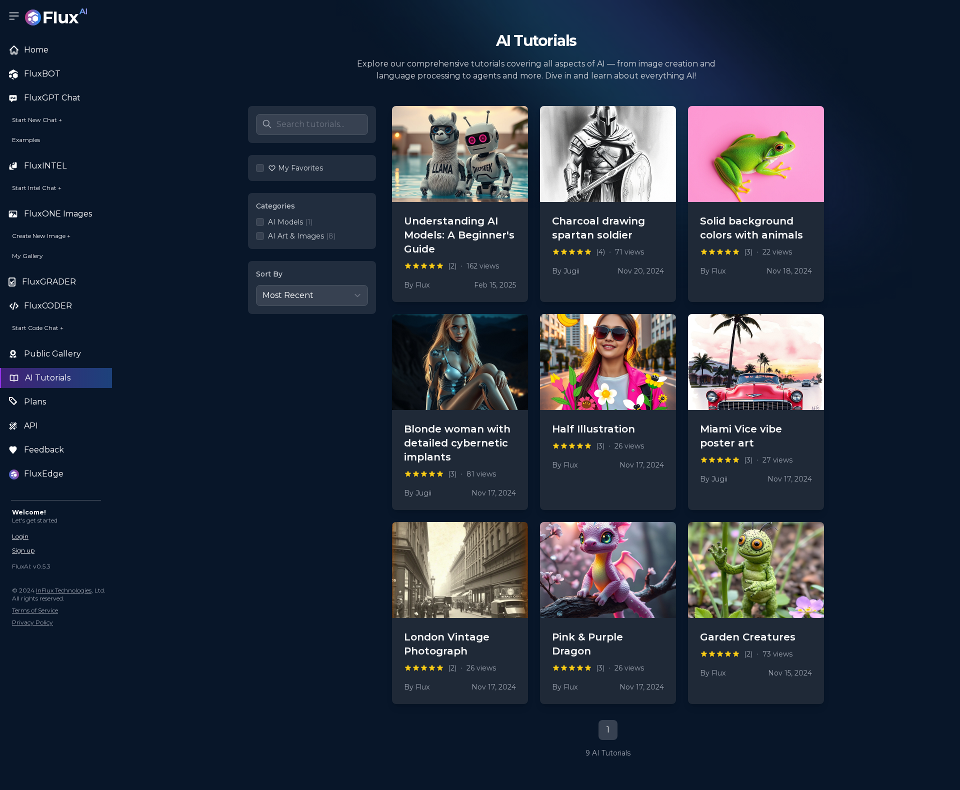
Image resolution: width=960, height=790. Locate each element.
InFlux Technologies (64, 590)
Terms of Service (35, 610)
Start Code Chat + (38, 328)
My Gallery (27, 256)
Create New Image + (41, 236)
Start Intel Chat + (37, 188)
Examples (26, 140)
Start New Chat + (37, 120)
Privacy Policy (32, 622)
